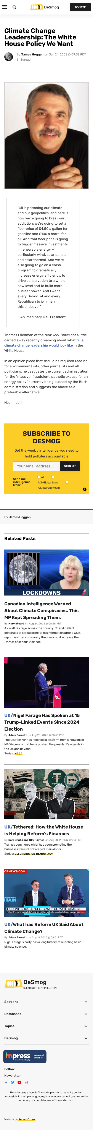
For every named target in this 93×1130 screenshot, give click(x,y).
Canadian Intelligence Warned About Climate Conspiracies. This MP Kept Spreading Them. (41, 610)
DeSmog (51, 7)
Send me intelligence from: (21, 482)
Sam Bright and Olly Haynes (26, 839)
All (42, 477)
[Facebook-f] (6, 1082)
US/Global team (48, 482)
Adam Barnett (17, 735)
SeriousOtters (26, 1119)
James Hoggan (32, 54)
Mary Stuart (16, 623)
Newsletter (12, 1076)
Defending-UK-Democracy (33, 853)
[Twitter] (12, 1082)
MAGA (18, 753)
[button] (46, 1002)
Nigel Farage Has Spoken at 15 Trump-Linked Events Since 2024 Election (42, 722)
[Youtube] (19, 1082)
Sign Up (70, 466)
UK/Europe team (49, 487)
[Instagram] (26, 1082)
